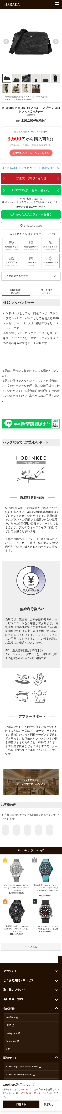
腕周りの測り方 (50, 167)
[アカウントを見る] (43, 5)
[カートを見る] (50, 5)
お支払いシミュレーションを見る (31, 153)
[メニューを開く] (57, 4)
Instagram (11, 1033)
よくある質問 (9, 167)
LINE (8, 1025)
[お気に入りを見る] (36, 5)
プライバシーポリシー (32, 1093)
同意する (21, 1104)
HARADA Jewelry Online (19, 1074)
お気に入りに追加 (33, 225)
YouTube (11, 1017)
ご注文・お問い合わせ (31, 178)
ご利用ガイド (29, 167)
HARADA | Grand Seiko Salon (22, 1066)
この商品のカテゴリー (18, 276)
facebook (11, 1041)
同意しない (50, 1104)
